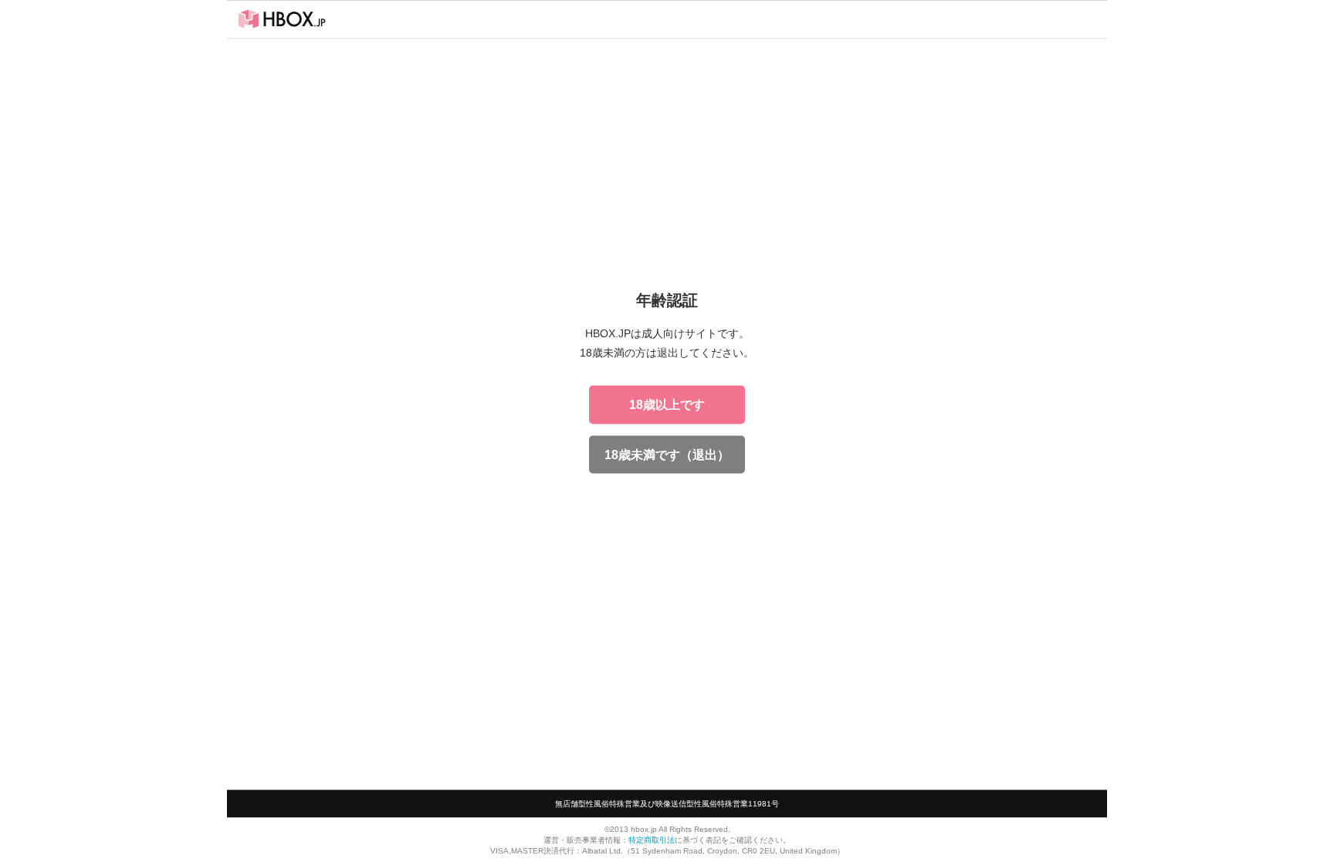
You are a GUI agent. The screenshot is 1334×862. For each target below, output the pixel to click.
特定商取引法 (651, 839)
